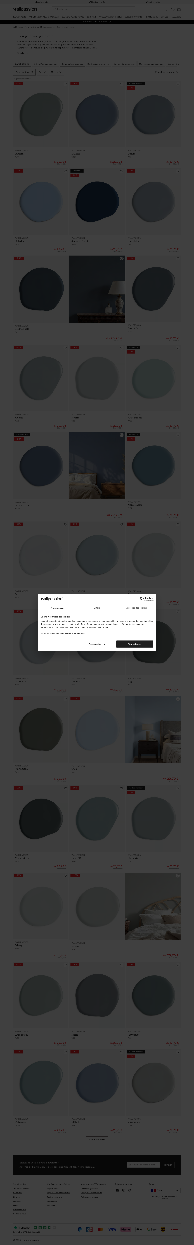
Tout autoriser (134, 644)
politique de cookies (75, 633)
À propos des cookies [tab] (136, 608)
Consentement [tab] (57, 608)
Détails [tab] (97, 608)
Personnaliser (95, 644)
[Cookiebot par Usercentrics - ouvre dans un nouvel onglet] (141, 599)
